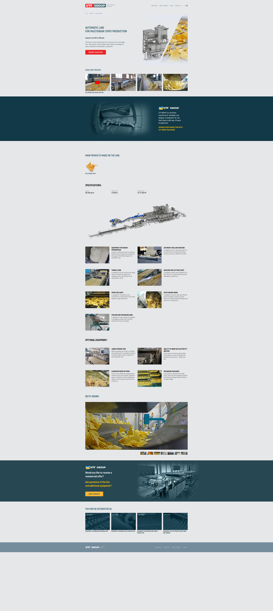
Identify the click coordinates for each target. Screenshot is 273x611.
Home (86, 13)
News (171, 5)
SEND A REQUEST (94, 494)
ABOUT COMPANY (163, 5)
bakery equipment (98, 13)
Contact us (178, 5)
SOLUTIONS (166, 547)
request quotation (96, 52)
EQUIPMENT (154, 5)
